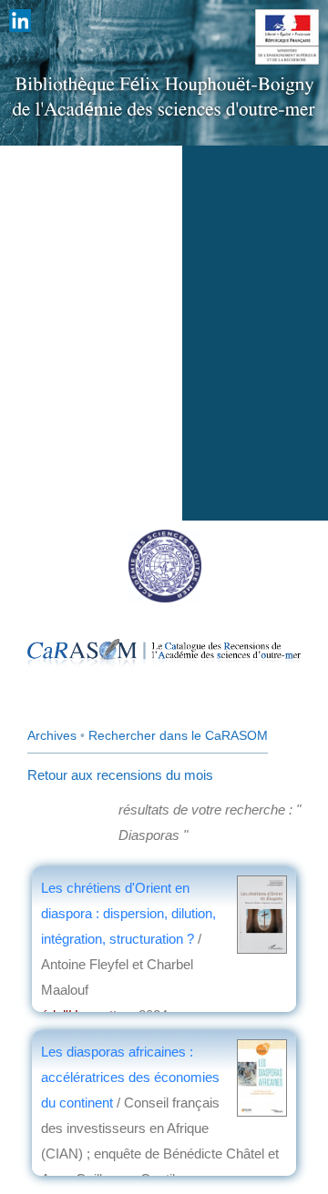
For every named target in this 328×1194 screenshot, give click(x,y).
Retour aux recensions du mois (120, 775)
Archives (52, 735)
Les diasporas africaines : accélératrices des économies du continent (130, 1077)
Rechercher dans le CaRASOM (178, 735)
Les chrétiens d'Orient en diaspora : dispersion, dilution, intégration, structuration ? (128, 913)
